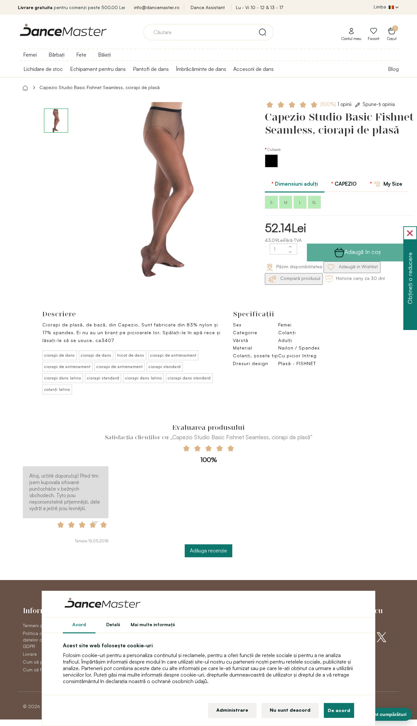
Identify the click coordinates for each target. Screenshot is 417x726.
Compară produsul (299, 278)
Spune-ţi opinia (379, 104)
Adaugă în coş (362, 251)
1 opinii (336, 104)
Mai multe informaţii (153, 624)
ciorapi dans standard (189, 378)
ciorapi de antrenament (173, 355)
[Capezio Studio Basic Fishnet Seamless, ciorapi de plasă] (167, 189)
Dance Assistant (208, 7)
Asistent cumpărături (383, 714)
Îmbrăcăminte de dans (201, 69)
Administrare (232, 710)
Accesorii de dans (253, 69)
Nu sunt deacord (290, 710)
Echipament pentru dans (98, 69)
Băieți (104, 54)
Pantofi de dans (151, 69)
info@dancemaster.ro (157, 7)
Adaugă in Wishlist (358, 266)
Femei (30, 54)
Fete (81, 54)
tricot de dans (130, 355)
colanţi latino (57, 389)
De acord (339, 710)
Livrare (30, 654)
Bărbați (57, 54)
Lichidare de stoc (43, 69)
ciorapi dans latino (62, 378)
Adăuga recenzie (208, 551)
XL (314, 202)
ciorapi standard (165, 366)
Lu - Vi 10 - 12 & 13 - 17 (259, 7)
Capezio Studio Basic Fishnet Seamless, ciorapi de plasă (99, 87)
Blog (393, 69)
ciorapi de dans (59, 355)
